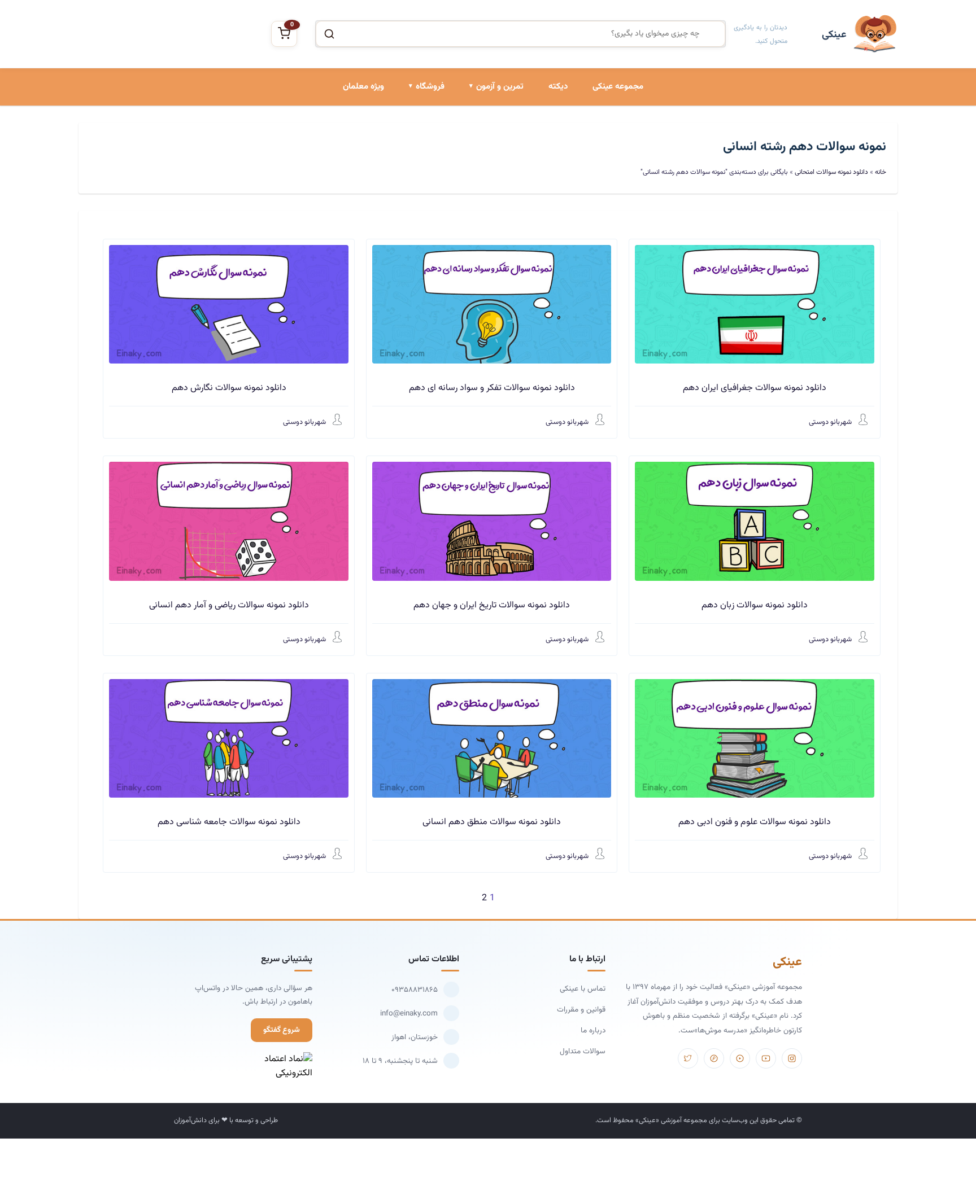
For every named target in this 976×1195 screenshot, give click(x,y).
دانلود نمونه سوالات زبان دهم (755, 605)
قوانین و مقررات (581, 1009)
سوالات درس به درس (488, 175)
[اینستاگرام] (792, 1058)
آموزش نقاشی (421, 213)
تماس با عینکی (582, 989)
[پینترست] (714, 1058)
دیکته (558, 86)
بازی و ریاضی (423, 175)
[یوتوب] (766, 1058)
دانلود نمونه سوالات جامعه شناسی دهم (229, 822)
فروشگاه (430, 86)
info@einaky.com (409, 1013)
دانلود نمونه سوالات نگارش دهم (229, 388)
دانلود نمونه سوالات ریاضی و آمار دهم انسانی (229, 605)
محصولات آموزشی (414, 136)
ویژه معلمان (363, 86)
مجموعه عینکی (617, 86)
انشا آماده (506, 136)
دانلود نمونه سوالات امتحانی (478, 213)
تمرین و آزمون (500, 86)
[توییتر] (688, 1058)
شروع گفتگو (281, 1030)
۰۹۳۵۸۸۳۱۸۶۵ (414, 990)
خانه (880, 172)
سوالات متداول (582, 1051)
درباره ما (593, 1030)
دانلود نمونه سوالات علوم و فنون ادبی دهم (754, 822)
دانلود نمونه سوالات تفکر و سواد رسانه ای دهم (492, 388)
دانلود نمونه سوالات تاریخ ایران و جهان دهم (491, 605)
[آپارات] (740, 1058)
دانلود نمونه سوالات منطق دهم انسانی (491, 822)
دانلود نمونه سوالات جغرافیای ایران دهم (754, 388)
